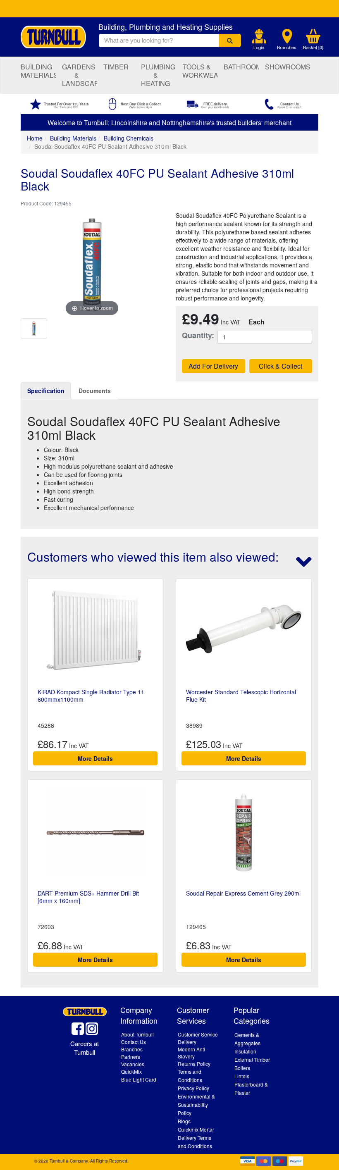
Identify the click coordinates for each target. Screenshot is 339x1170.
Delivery (187, 1041)
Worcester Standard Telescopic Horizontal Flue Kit (241, 695)
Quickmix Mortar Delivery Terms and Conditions (196, 1137)
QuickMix (131, 1071)
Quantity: (193, 335)
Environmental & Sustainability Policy (196, 1104)
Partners (130, 1056)
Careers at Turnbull (84, 1047)
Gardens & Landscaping (79, 75)
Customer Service (198, 1034)
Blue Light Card (138, 1079)
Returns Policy (194, 1063)
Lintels (241, 1075)
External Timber (252, 1059)
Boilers (242, 1067)
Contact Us (133, 1041)
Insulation (245, 1051)
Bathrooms (241, 66)
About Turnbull (137, 1034)
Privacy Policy (193, 1087)
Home (35, 138)
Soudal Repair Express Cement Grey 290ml (243, 893)
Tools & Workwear (199, 71)
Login (258, 47)
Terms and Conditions (190, 1075)
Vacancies (132, 1064)
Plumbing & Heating (158, 75)
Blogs (184, 1121)
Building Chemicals (128, 138)
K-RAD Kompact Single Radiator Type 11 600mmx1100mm (91, 695)
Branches (286, 47)
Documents (95, 390)
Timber (116, 66)
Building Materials (38, 71)
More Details (95, 758)
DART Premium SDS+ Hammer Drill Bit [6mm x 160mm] (88, 897)
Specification (45, 390)
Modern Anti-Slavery (192, 1053)
